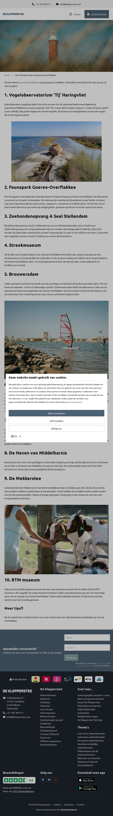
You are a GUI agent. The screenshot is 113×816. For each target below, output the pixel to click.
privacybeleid (75, 402)
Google (25, 398)
